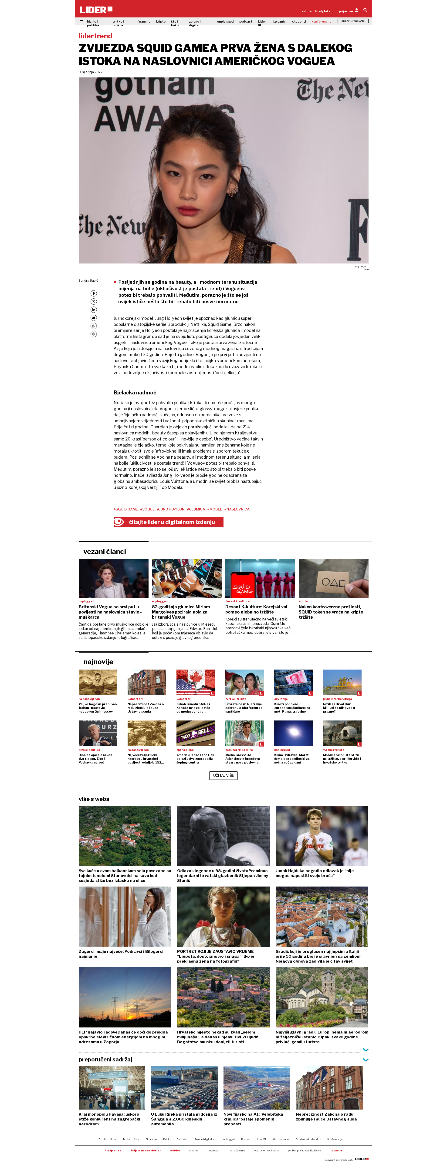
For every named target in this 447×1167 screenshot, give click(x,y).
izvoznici (280, 21)
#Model (214, 509)
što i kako (175, 23)
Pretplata (322, 11)
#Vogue (147, 509)
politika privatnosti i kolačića (304, 1150)
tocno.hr (336, 1150)
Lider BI (262, 23)
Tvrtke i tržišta (131, 1139)
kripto (161, 21)
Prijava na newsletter (146, 1150)
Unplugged (228, 1139)
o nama (194, 1150)
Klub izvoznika (280, 1139)
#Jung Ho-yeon (171, 509)
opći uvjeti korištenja (266, 1150)
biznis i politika (93, 23)
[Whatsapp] (94, 326)
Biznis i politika (107, 1139)
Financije (151, 1139)
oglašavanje (237, 1150)
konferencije (321, 21)
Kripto (166, 1139)
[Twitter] (94, 301)
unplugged (225, 21)
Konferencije (334, 1139)
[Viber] (94, 334)
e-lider (175, 1150)
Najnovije (98, 661)
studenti (299, 21)
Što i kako (182, 1139)
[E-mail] (94, 318)
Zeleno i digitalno (205, 1139)
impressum (214, 1150)
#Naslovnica (237, 509)
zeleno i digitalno (196, 23)
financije (143, 21)
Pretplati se (113, 1150)
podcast (245, 21)
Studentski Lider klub (308, 1139)
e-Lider (307, 11)
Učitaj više (223, 775)
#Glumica (196, 509)
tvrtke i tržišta (118, 23)
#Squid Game (126, 509)
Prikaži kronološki (353, 21)
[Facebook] (94, 293)
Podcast (246, 1139)
